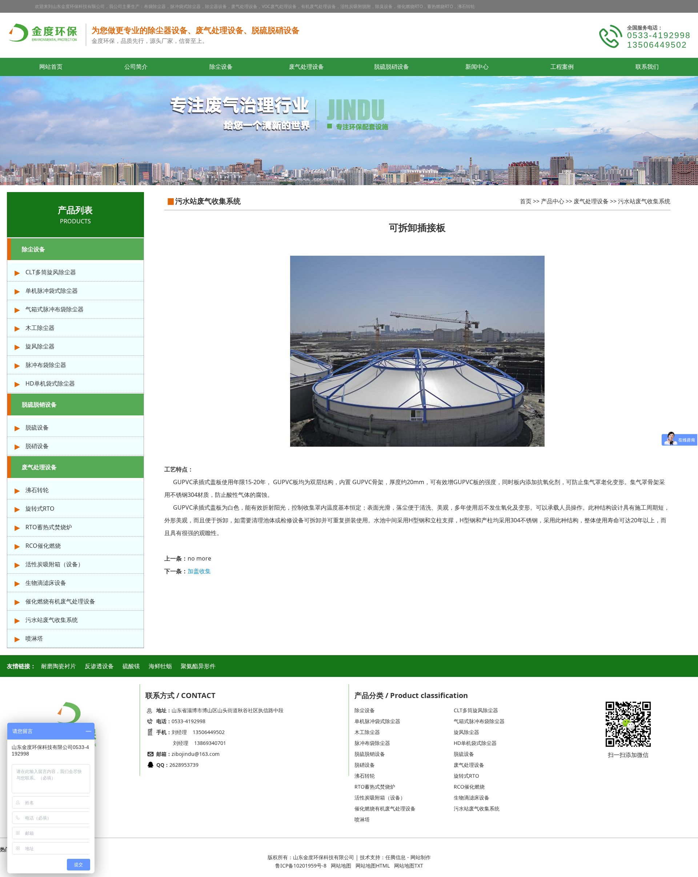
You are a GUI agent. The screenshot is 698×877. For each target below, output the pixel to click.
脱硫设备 (37, 427)
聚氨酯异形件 (198, 666)
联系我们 (647, 67)
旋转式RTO (40, 509)
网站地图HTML (373, 865)
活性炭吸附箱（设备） (54, 564)
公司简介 (136, 67)
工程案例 (562, 67)
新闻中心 (477, 67)
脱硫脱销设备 (39, 404)
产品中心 (552, 201)
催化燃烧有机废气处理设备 (60, 601)
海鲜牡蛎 (160, 666)
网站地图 (341, 865)
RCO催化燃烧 (43, 546)
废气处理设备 (306, 67)
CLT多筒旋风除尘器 (50, 272)
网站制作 (420, 857)
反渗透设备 (99, 666)
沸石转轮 (37, 490)
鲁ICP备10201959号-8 (300, 865)
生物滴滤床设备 (45, 583)
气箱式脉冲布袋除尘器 (54, 309)
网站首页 (51, 67)
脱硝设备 (37, 446)
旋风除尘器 (40, 346)
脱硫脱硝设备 (391, 67)
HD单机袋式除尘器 (50, 383)
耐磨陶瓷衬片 (58, 666)
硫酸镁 (131, 666)
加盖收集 (199, 571)
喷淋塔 (34, 638)
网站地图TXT (408, 865)
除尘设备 (221, 67)
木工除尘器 (40, 328)
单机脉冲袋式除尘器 (51, 291)
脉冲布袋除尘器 (45, 365)
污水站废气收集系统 (51, 620)
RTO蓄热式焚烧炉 (48, 527)
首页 (525, 201)
